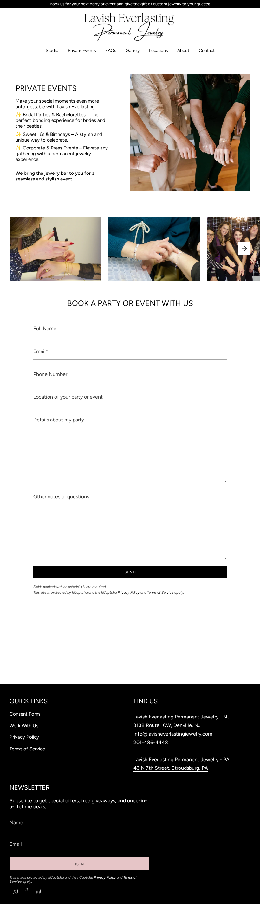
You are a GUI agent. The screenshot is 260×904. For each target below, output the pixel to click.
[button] (52, 50)
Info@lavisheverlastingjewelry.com (172, 734)
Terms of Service (160, 593)
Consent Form (25, 714)
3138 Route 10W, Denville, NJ (168, 725)
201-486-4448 (150, 742)
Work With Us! (25, 726)
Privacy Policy (129, 593)
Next (244, 248)
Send (130, 572)
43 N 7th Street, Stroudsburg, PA (170, 768)
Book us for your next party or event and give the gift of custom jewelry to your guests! (130, 4)
